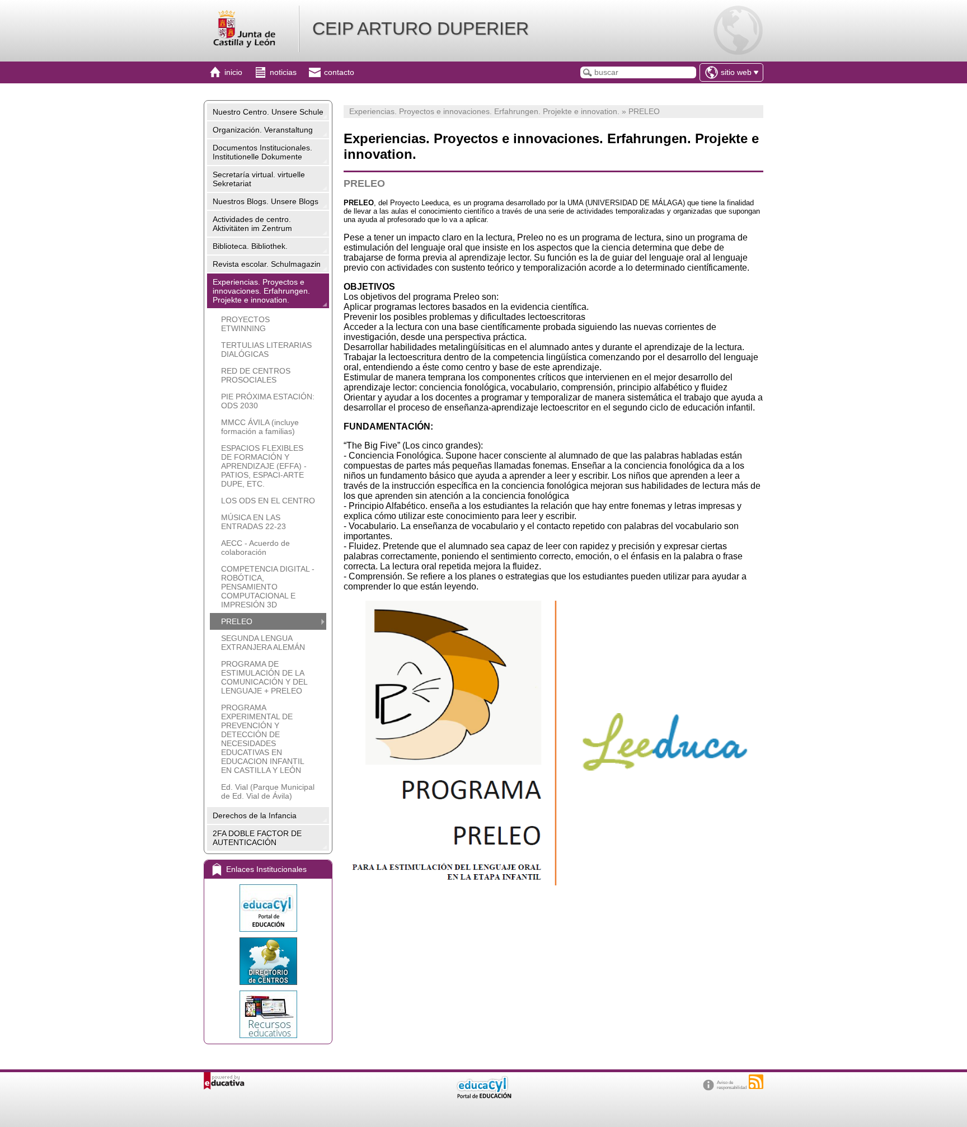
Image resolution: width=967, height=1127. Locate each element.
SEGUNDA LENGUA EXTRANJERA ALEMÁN (263, 643)
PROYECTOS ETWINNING (245, 324)
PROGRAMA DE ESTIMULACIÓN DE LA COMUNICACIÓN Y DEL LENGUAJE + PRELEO (264, 677)
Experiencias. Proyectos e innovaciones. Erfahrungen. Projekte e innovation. (261, 290)
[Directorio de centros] (268, 961)
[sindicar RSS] (756, 1081)
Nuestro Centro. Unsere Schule (268, 111)
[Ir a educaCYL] (483, 1096)
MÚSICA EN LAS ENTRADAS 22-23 (253, 522)
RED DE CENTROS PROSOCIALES (255, 375)
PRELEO (236, 621)
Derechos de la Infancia (255, 815)
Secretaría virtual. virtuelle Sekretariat (259, 179)
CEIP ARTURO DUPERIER (420, 28)
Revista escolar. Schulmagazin (267, 264)
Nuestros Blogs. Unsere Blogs (265, 201)
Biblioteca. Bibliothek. (250, 246)
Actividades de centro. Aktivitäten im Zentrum (252, 224)
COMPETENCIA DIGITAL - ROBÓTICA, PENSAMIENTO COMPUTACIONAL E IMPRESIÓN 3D (267, 586)
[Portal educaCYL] (268, 908)
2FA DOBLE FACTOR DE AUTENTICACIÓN (257, 838)
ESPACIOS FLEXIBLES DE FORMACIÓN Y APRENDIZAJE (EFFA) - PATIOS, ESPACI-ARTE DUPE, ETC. (264, 466)
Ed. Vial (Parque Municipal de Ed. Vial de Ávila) (267, 791)
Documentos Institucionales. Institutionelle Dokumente (262, 152)
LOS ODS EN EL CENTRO (268, 500)
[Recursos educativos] (268, 1014)
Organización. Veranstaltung (263, 129)
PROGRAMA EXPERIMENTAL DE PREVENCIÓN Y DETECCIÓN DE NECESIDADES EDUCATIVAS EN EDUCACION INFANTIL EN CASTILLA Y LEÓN (262, 739)
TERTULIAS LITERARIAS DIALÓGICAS (266, 350)
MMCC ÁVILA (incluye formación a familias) (260, 427)
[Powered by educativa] (224, 1081)
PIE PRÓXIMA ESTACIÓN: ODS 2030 (267, 401)
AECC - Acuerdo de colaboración (255, 548)
